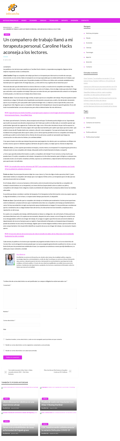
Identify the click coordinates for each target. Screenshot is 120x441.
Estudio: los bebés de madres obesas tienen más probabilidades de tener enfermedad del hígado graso (19, 427)
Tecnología (53, 20)
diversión (74, 20)
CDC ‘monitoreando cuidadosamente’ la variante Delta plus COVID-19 (58, 428)
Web (4, 329)
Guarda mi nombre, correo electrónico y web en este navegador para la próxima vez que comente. (34, 339)
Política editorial (91, 132)
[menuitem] (10, 20)
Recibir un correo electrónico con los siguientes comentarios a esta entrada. (28, 345)
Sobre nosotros (91, 118)
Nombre (6, 311)
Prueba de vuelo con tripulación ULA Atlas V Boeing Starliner (57, 403)
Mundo (23, 20)
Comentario (7, 285)
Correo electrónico (9, 320)
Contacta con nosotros (93, 122)
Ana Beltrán (6, 408)
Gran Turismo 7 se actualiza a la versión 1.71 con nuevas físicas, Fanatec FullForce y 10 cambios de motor (99, 80)
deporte (64, 20)
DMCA (88, 127)
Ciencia (16, 27)
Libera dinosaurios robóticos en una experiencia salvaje (18, 403)
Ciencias (43, 20)
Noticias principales (10, 20)
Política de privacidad (92, 137)
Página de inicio (7, 27)
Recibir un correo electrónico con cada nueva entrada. (21, 350)
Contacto (85, 20)
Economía (33, 20)
